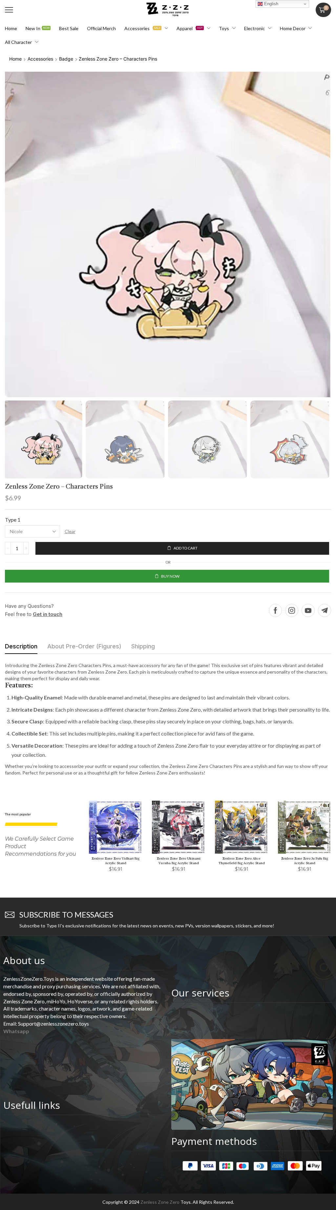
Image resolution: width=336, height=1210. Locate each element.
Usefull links (31, 1105)
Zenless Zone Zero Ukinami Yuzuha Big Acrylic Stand (178, 860)
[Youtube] (308, 610)
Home (15, 59)
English (270, 3)
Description (21, 646)
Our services (200, 992)
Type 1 (12, 519)
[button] (9, 10)
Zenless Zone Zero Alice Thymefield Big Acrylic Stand (242, 860)
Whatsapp (16, 1031)
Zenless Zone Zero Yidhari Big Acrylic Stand (115, 860)
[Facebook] (275, 610)
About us (24, 960)
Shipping (143, 646)
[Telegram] (324, 610)
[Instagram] (291, 610)
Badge (66, 59)
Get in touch (47, 614)
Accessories (40, 59)
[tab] (21, 648)
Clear (70, 531)
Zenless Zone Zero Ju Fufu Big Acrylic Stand (304, 860)
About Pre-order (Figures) (84, 646)
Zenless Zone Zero (159, 1202)
